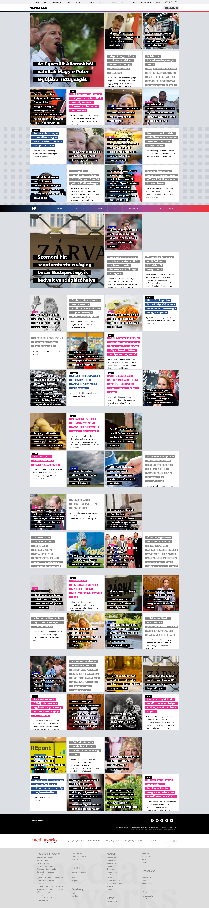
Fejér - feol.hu (42, 875)
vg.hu (74, 893)
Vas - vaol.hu (77, 854)
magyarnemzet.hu (79, 872)
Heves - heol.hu (43, 883)
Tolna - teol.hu (42, 901)
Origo (37, 2)
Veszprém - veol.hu (79, 857)
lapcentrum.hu (147, 883)
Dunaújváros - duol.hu (45, 872)
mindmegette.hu (113, 875)
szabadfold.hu (77, 875)
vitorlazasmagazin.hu (115, 883)
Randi (133, 2)
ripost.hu (145, 854)
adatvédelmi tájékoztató (122, 827)
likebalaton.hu (112, 869)
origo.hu (75, 881)
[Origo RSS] (171, 820)
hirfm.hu (145, 899)
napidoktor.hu (112, 872)
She (122, 2)
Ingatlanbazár (145, 2)
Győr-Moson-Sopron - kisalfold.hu (50, 878)
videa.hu (145, 881)
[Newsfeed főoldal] (38, 820)
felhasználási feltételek (139, 827)
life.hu (144, 859)
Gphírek (113, 2)
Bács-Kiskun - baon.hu (45, 858)
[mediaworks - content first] (44, 841)
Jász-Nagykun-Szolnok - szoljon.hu (50, 886)
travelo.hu (111, 878)
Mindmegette (56, 2)
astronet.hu (111, 858)
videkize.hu (111, 886)
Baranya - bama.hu (44, 860)
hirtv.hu (74, 878)
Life (45, 2)
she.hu (144, 862)
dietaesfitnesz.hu (113, 880)
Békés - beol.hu (43, 863)
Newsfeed (79, 2)
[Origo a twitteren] (157, 820)
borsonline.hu (112, 902)
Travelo (102, 2)
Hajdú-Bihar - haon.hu (45, 880)
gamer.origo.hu (113, 866)
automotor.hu (112, 860)
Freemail (91, 2)
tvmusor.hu (111, 889)
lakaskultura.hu (113, 863)
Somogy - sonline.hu (44, 895)
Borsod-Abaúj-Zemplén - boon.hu (49, 866)
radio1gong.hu (147, 896)
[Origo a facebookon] (152, 820)
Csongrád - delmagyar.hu (46, 869)
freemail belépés (171, 8)
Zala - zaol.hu (77, 859)
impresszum (163, 827)
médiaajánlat (172, 827)
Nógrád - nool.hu (43, 892)
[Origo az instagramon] (161, 820)
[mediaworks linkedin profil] (174, 841)
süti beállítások (153, 827)
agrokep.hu (76, 896)
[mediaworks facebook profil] (168, 841)
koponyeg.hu (147, 878)
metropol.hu (146, 857)
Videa (68, 2)
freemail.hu (146, 875)
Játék (158, 2)
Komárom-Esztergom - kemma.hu (50, 889)
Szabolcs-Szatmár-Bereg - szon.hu (50, 898)
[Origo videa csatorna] (166, 820)
